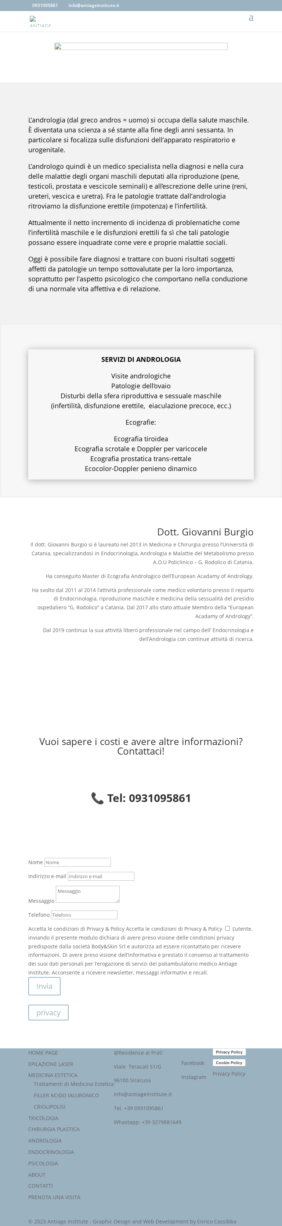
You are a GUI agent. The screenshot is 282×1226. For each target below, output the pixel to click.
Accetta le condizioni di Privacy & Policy (76, 928)
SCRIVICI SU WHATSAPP (76, 829)
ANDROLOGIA (45, 1140)
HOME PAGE (43, 1052)
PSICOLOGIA (43, 1163)
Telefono (39, 914)
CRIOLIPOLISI (49, 1106)
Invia (44, 986)
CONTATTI (40, 1185)
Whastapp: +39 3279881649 (147, 1122)
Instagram (193, 1076)
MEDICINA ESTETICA (52, 1075)
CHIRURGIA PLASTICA (54, 1129)
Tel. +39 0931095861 (139, 1108)
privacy (48, 1012)
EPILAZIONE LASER (50, 1064)
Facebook (192, 1062)
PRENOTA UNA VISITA (54, 1197)
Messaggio (41, 900)
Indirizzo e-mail (47, 876)
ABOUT (37, 1174)
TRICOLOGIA (43, 1118)
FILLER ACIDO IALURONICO (66, 1095)
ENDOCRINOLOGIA (51, 1151)
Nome (35, 862)
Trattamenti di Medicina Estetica (74, 1083)
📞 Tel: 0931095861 (141, 797)
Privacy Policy (229, 1073)
